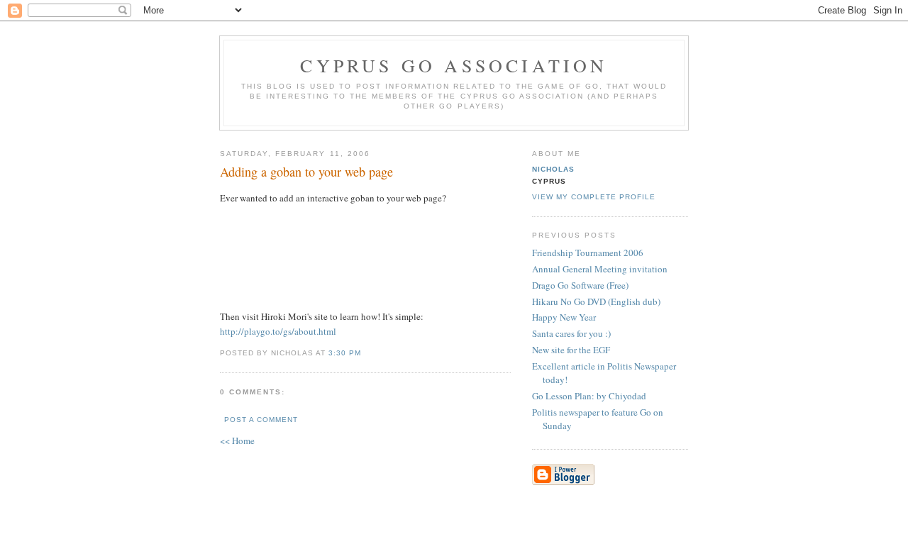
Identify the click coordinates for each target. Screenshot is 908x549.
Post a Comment (261, 419)
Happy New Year (564, 317)
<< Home (237, 440)
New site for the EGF (571, 349)
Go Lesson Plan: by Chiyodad (589, 395)
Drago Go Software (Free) (580, 285)
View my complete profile (593, 197)
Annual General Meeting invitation (600, 268)
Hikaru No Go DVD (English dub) (596, 301)
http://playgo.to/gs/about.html (278, 331)
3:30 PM (344, 353)
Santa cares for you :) (571, 333)
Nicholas (553, 169)
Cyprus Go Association (453, 65)
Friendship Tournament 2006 (587, 252)
